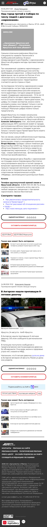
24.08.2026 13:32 (7, 284)
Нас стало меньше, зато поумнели (21, 209)
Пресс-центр (7, 454)
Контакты (6, 448)
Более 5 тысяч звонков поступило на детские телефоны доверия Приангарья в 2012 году (26, 245)
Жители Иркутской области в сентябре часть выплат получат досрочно (25, 417)
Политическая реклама (30, 451)
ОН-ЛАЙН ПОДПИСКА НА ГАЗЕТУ (28, 454)
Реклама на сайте (21, 448)
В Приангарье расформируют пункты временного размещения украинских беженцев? (27, 265)
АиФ (22, 328)
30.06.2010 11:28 (7, 9)
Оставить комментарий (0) (23, 225)
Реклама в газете (10, 451)
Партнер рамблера (20, 516)
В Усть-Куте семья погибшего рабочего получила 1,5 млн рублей (23, 410)
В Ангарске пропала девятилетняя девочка (25, 424)
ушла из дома (38, 356)
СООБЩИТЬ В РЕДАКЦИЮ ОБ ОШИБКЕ (18, 457)
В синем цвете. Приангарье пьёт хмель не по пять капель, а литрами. (25, 251)
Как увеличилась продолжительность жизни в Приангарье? (21, 201)
